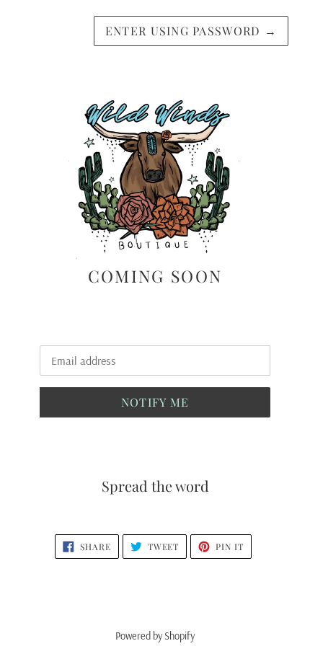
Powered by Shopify (155, 635)
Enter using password (191, 30)
